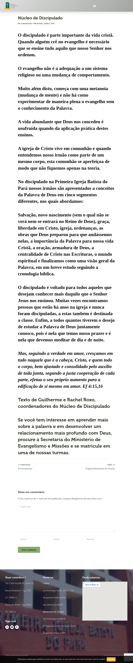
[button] (94, 5)
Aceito (111, 659)
